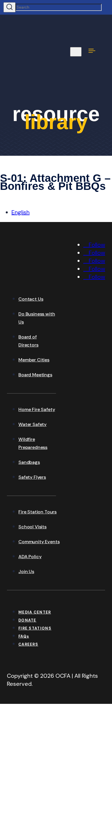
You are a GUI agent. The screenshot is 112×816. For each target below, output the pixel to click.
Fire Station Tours (37, 512)
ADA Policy (29, 557)
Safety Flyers (32, 477)
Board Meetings (35, 375)
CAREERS (28, 644)
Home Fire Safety (36, 409)
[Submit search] (9, 7)
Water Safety (32, 424)
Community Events (38, 542)
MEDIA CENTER (34, 612)
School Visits (32, 527)
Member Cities (33, 360)
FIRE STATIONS (34, 628)
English (20, 212)
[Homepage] (50, 279)
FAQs (23, 636)
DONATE (27, 620)
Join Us (26, 571)
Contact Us (30, 299)
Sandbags (29, 462)
